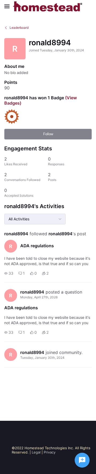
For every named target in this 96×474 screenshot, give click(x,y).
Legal (36, 452)
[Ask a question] (82, 460)
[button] (8, 273)
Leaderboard (19, 28)
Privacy (49, 452)
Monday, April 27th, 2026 (39, 297)
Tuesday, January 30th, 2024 (42, 358)
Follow (48, 134)
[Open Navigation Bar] (8, 6)
